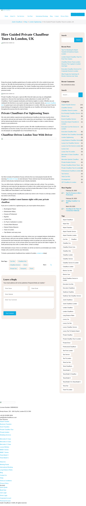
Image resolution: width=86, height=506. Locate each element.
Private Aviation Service (68, 162)
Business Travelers (5, 424)
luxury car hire (67, 323)
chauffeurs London (68, 266)
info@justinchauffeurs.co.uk (9, 3)
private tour (13, 268)
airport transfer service (69, 231)
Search (63, 35)
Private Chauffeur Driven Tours (70, 165)
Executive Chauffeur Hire (68, 131)
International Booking (6, 467)
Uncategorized (65, 179)
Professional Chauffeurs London (71, 171)
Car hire (12, 261)
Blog (51, 16)
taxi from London (68, 350)
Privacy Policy (64, 16)
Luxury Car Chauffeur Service (70, 143)
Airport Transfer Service (68, 104)
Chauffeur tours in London (69, 110)
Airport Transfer (4, 421)
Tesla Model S (67, 370)
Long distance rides (68, 315)
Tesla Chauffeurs (67, 366)
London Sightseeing (67, 137)
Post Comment (10, 313)
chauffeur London (68, 255)
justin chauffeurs (68, 299)
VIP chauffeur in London (68, 182)
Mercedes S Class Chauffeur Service (70, 155)
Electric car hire (67, 270)
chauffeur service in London (71, 262)
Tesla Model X (4, 455)
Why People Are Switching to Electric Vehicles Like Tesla (70, 75)
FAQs (1, 478)
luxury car (66, 319)
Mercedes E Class (5, 439)
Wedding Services (5, 435)
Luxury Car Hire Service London (71, 146)
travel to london (67, 389)
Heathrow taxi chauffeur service (71, 134)
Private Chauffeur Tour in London (71, 168)
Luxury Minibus (4, 447)
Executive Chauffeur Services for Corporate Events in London (71, 70)
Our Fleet (30, 16)
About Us (12, 16)
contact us (40, 253)
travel (31, 268)
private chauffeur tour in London (72, 339)
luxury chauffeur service (70, 327)
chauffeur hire (22, 261)
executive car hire (68, 284)
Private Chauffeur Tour (6, 429)
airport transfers (67, 227)
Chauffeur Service (66, 107)
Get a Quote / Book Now (77, 14)
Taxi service (65, 173)
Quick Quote (3, 487)
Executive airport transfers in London (70, 123)
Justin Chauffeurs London (70, 303)
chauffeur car (67, 243)
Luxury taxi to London (68, 151)
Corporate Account (5, 498)
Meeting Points (4, 464)
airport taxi (66, 223)
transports (23, 268)
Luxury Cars (65, 149)
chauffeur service (15, 265)
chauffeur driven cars (69, 247)
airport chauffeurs (68, 219)
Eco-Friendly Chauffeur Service (70, 113)
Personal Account (5, 501)
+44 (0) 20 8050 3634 (6, 1)
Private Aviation (4, 432)
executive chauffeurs (69, 288)
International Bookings (42, 16)
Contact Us (3, 475)
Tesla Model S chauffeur (69, 374)
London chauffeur (68, 307)
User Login (3, 492)
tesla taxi (65, 385)
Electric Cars (65, 116)
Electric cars (66, 274)
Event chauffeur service (68, 119)
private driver (66, 342)
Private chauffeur (67, 335)
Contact (57, 16)
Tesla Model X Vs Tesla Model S (72, 382)
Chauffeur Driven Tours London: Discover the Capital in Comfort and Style (71, 64)
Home (6, 16)
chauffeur (74, 239)
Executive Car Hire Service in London (70, 128)
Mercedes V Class (5, 444)
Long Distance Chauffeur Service (71, 140)
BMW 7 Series (4, 452)
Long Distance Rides (6, 470)
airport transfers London (69, 235)
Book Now (3, 490)
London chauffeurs (68, 311)
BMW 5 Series (4, 449)
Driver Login (3, 495)
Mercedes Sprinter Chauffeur (70, 159)
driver (25, 265)
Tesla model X (67, 378)
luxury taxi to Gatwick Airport (71, 331)
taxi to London (67, 358)
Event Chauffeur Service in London (70, 279)
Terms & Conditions (6, 480)
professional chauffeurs (69, 346)
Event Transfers (4, 427)
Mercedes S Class (12, 179)
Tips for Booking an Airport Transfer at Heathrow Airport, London (70, 52)
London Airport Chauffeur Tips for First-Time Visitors (71, 58)
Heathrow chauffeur (68, 292)
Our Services (20, 16)
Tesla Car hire (65, 176)
